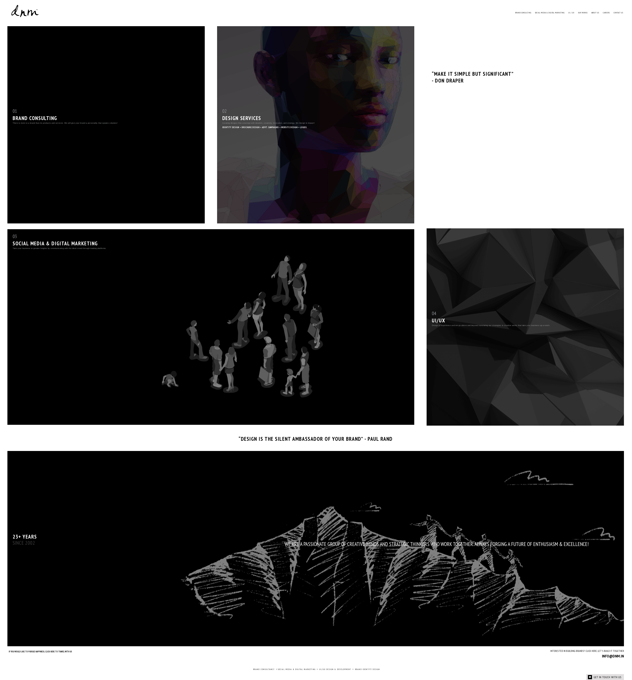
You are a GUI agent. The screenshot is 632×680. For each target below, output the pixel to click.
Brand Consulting (523, 13)
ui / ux (571, 13)
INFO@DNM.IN (613, 656)
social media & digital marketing (550, 13)
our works (583, 13)
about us (595, 13)
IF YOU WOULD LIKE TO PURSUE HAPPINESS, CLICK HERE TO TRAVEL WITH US (40, 651)
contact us (618, 13)
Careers (606, 13)
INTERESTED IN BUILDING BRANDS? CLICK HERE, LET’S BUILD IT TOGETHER (587, 651)
